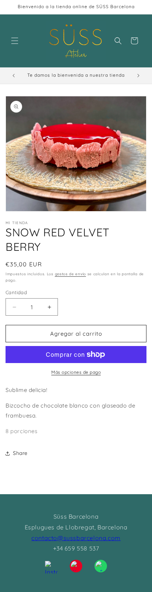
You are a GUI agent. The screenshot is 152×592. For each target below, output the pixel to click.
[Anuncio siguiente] (138, 75)
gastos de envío (70, 274)
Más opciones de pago (76, 372)
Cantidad (16, 292)
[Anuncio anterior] (14, 75)
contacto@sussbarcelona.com (76, 538)
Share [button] (20, 453)
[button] (15, 41)
